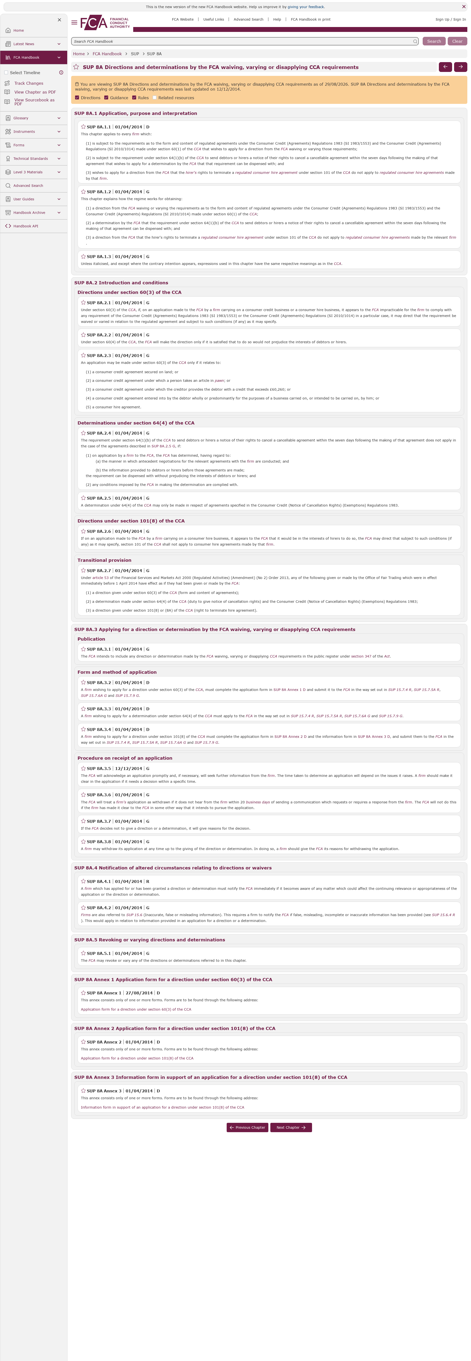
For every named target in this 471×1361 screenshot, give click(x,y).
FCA (284, 149)
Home (79, 53)
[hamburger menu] (74, 23)
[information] (61, 72)
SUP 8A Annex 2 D (291, 736)
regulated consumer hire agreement (266, 172)
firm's (121, 802)
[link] (105, 22)
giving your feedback (306, 7)
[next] (460, 67)
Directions (90, 97)
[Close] (464, 7)
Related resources (176, 97)
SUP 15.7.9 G (127, 695)
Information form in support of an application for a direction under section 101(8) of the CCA (162, 1107)
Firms (86, 915)
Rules (143, 97)
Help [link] (277, 19)
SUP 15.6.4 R (443, 915)
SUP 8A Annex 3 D (374, 736)
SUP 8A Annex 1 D (290, 689)
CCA (197, 149)
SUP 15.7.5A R (426, 689)
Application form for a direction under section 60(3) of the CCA (136, 1009)
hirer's (191, 172)
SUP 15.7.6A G (94, 695)
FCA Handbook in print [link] (311, 19)
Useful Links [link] (213, 19)
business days (258, 802)
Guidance (119, 97)
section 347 (361, 656)
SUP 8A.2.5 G (163, 446)
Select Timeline (25, 72)
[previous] (445, 67)
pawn (219, 380)
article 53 (100, 578)
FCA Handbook (107, 53)
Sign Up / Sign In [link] (451, 19)
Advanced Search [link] (248, 19)
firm (135, 134)
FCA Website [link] (183, 19)
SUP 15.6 (134, 915)
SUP (135, 53)
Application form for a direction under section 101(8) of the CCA (137, 1058)
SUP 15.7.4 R (399, 689)
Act (387, 656)
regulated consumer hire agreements (412, 172)
